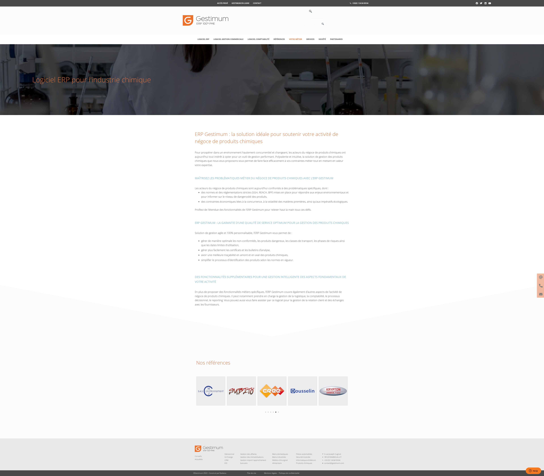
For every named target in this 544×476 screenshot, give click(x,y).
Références (279, 39)
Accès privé (222, 3)
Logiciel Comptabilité (258, 39)
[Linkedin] (485, 3)
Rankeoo (223, 473)
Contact (257, 3)
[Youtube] (490, 3)
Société (322, 39)
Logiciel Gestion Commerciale (228, 39)
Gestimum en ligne (240, 3)
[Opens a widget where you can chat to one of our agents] (533, 471)
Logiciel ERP (203, 39)
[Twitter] (481, 3)
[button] (309, 11)
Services (310, 39)
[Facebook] (477, 3)
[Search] (323, 24)
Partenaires (336, 39)
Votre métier (295, 39)
